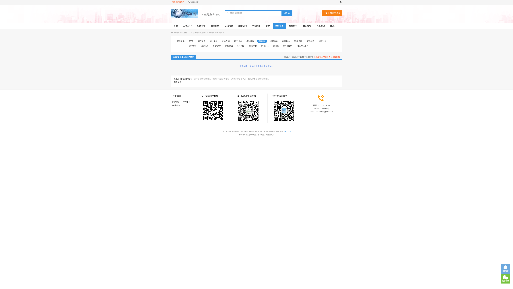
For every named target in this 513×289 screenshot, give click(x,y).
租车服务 (241, 46)
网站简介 (176, 102)
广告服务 (187, 102)
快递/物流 (201, 41)
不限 (191, 41)
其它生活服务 (302, 46)
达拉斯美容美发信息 (202, 79)
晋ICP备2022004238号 (267, 131)
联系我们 (176, 105)
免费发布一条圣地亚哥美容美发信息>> (256, 66)
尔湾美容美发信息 (238, 79)
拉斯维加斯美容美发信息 (258, 79)
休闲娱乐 (265, 46)
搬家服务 (322, 41)
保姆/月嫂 (298, 41)
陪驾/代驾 (226, 41)
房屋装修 (274, 41)
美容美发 (262, 41)
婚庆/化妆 (238, 41)
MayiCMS (287, 131)
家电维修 (193, 46)
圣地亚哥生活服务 (198, 33)
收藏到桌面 (195, 2)
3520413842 (326, 105)
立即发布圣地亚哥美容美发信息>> (328, 57)
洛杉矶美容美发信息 (221, 79)
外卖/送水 (217, 46)
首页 (176, 26)
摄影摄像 (250, 41)
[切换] (218, 15)
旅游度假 (253, 46)
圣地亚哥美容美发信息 (183, 57)
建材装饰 (286, 41)
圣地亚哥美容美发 (216, 33)
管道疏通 (205, 46)
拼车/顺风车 (288, 46)
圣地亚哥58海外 (180, 33)
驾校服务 (213, 41)
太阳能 (276, 46)
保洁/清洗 (310, 41)
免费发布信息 (334, 13)
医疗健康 (229, 46)
